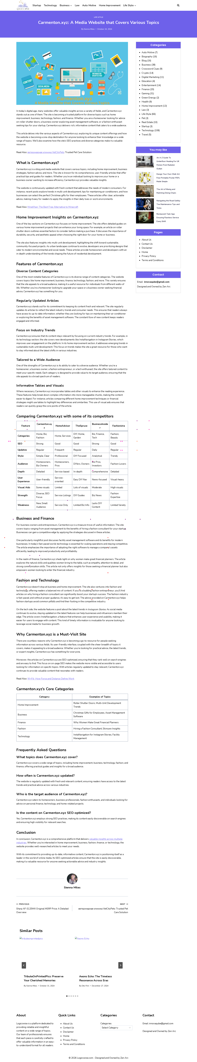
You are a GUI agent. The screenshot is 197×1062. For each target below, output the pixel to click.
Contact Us (147, 243)
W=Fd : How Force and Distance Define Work (50, 678)
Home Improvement (109, 5)
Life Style (98, 17)
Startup (37, 5)
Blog (144, 60)
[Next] (120, 965)
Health (145, 101)
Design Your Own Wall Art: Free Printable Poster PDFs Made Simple (168, 178)
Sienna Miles (89, 29)
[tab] (67, 996)
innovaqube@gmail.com (156, 281)
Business (146, 64)
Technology (50, 5)
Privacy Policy (149, 256)
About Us (146, 239)
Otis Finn (85, 986)
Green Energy (149, 97)
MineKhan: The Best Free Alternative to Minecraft (52, 207)
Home (145, 252)
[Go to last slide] (24, 965)
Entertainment (149, 85)
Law (77, 5)
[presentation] (45, 953)
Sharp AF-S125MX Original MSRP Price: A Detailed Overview (42, 908)
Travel (145, 134)
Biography (147, 56)
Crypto (145, 73)
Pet (143, 118)
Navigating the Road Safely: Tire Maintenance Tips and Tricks (168, 204)
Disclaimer (147, 247)
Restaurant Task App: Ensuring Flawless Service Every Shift (168, 217)
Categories (106, 1023)
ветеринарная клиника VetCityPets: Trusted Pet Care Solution (103, 908)
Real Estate (147, 122)
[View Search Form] (178, 5)
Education (147, 81)
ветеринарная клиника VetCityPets (45, 152)
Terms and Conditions (153, 260)
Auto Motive (89, 5)
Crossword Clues (150, 68)
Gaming (145, 93)
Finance (146, 89)
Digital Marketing (150, 77)
